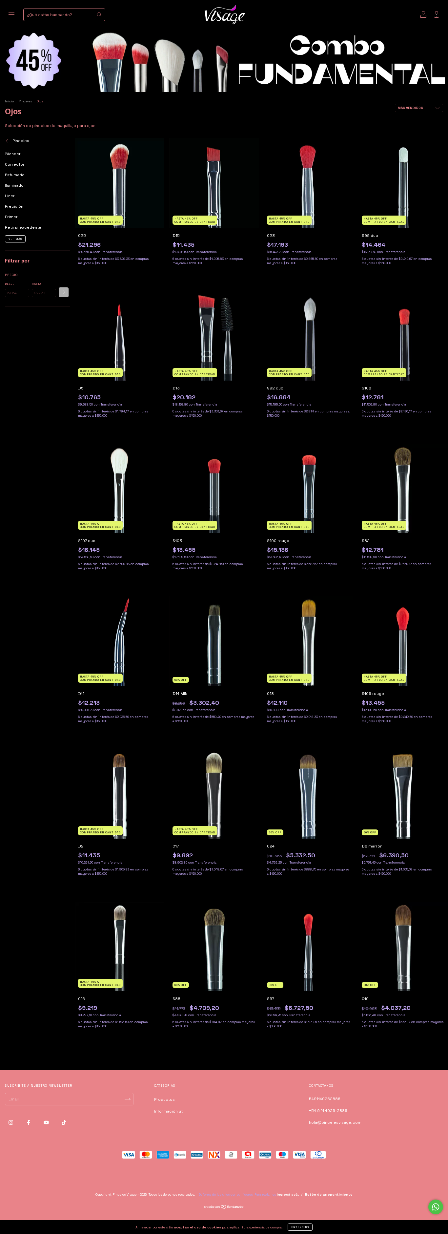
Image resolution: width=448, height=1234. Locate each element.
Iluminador (15, 185)
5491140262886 (324, 1098)
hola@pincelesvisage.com (335, 1122)
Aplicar (64, 292)
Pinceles (25, 101)
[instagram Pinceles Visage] (11, 1122)
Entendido (300, 1227)
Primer (11, 217)
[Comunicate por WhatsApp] (435, 1207)
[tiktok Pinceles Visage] (64, 1122)
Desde (9, 283)
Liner (10, 196)
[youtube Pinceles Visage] (46, 1122)
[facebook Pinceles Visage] (29, 1122)
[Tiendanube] (224, 1207)
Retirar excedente (23, 227)
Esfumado (15, 175)
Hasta (36, 283)
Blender (13, 154)
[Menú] (11, 15)
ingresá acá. (288, 1194)
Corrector (15, 164)
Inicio (9, 101)
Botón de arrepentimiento (329, 1194)
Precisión (14, 206)
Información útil (169, 1111)
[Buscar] (99, 14)
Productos (164, 1099)
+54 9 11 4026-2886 (328, 1110)
